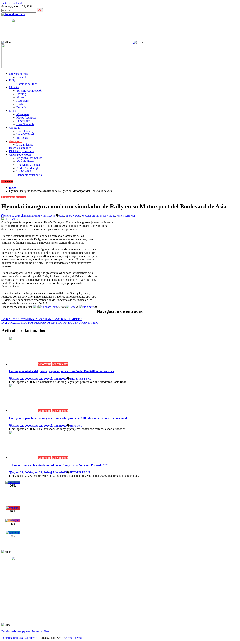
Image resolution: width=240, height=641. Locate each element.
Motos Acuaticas (26, 117)
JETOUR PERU (80, 472)
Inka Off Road (25, 134)
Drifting (21, 94)
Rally (12, 80)
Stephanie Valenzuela (29, 174)
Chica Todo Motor (20, 154)
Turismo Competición (29, 90)
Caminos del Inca (26, 83)
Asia (61, 215)
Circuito (14, 87)
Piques (20, 97)
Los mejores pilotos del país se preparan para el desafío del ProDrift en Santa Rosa (61, 371)
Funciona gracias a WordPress (19, 637)
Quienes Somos (18, 73)
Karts (19, 104)
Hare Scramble (25, 124)
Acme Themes (73, 637)
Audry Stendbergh (27, 168)
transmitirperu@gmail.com (39, 215)
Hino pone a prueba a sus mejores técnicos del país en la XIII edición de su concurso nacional (68, 418)
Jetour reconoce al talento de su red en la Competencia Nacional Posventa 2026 (59, 465)
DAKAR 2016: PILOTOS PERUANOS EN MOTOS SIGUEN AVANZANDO (50, 322)
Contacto (21, 77)
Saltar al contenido (12, 3)
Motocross (22, 114)
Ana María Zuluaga (28, 164)
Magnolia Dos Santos (29, 158)
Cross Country (25, 131)
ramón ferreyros (126, 215)
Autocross (22, 100)
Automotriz (15, 141)
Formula (21, 107)
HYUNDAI (73, 215)
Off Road (14, 127)
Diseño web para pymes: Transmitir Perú (26, 631)
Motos (12, 110)
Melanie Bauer (25, 161)
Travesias (22, 137)
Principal (21, 197)
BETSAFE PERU (81, 378)
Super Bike (23, 120)
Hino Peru (76, 425)
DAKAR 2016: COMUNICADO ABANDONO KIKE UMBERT (42, 319)
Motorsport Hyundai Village (98, 215)
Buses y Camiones (20, 147)
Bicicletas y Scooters (21, 151)
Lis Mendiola (24, 171)
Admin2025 (59, 378)
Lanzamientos (24, 144)
